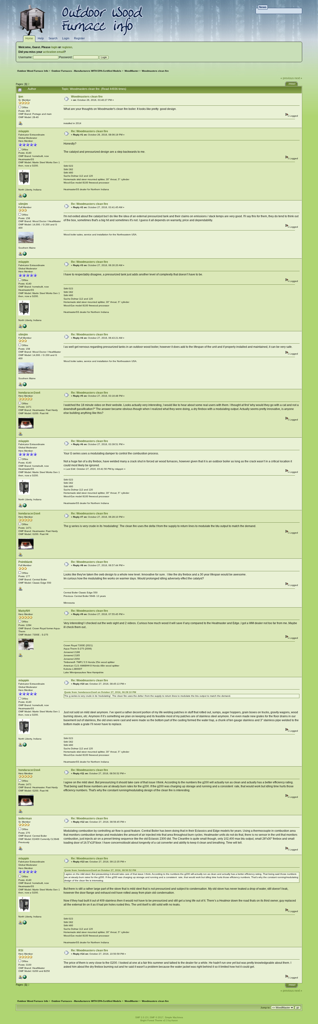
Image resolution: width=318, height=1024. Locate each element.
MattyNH (24, 610)
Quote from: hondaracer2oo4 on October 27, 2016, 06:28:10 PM (100, 692)
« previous (287, 78)
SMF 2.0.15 (141, 1017)
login (54, 47)
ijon (20, 96)
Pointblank (25, 562)
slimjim (23, 204)
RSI (20, 950)
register (67, 47)
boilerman (25, 818)
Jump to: (265, 1007)
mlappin (23, 131)
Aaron (174, 1020)
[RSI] (25, 978)
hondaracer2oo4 (29, 392)
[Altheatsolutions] (25, 196)
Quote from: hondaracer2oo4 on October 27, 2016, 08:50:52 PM (100, 870)
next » (298, 78)
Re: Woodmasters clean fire (89, 131)
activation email (53, 52)
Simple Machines (174, 1017)
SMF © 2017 (156, 1017)
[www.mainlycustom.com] (25, 254)
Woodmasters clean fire (87, 96)
